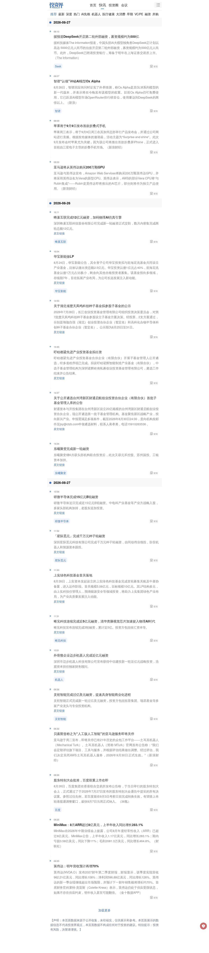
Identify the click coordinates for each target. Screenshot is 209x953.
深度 (69, 14)
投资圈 (113, 5)
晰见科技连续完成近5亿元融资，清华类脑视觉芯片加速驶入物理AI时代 (104, 621)
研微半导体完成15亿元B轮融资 (76, 496)
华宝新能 (60, 291)
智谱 (57, 111)
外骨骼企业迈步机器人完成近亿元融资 (81, 655)
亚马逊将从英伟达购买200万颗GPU (79, 167)
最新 (61, 14)
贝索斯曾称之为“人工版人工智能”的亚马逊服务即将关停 (94, 733)
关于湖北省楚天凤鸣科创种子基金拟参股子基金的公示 (92, 305)
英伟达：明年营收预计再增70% (76, 866)
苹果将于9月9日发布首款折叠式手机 (80, 125)
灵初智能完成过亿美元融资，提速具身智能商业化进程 (92, 694)
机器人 (96, 14)
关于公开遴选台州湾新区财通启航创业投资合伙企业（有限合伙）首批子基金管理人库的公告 (105, 400)
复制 (155, 66)
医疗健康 (108, 14)
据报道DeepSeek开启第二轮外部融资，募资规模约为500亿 (96, 36)
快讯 (102, 4)
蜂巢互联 (60, 241)
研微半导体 (62, 521)
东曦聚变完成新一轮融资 (71, 448)
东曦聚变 (60, 473)
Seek (58, 66)
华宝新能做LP (64, 256)
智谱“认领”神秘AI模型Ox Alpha (77, 81)
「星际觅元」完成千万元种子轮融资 (79, 536)
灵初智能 (60, 719)
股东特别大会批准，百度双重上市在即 (81, 780)
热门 (77, 14)
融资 (148, 14)
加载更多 (104, 910)
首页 (93, 5)
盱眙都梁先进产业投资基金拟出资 (78, 352)
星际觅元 (60, 560)
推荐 (53, 14)
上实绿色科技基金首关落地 (73, 575)
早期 (130, 14)
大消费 (120, 14)
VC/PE (138, 14)
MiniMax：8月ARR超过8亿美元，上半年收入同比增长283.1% (98, 824)
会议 (124, 5)
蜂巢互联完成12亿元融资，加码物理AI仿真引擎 (88, 217)
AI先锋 (85, 14)
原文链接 (59, 233)
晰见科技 (60, 640)
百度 (57, 810)
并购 (155, 14)
